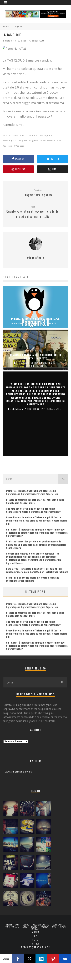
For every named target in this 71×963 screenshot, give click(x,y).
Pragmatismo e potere (38, 193)
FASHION (44, 927)
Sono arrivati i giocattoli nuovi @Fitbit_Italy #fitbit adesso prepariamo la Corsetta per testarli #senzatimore (37, 570)
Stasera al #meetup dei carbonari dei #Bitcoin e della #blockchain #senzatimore (35, 501)
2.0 (5, 135)
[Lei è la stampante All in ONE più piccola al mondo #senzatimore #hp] (27, 881)
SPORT (63, 927)
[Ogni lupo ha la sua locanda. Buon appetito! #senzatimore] (10, 899)
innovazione (48, 140)
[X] (30, 958)
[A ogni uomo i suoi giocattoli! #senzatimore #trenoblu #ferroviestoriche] (27, 809)
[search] (63, 479)
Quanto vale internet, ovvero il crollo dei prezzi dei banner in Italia (32, 212)
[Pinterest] (53, 958)
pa (60, 140)
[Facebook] (18, 958)
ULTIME (26, 925)
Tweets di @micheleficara (17, 771)
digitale (24, 40)
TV (35, 935)
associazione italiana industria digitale (31, 135)
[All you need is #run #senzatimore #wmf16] (43, 863)
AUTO (25, 927)
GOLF (54, 927)
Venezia (20, 146)
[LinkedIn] (41, 958)
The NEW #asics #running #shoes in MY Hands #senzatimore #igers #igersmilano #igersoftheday (33, 510)
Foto (35, 939)
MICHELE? (35, 929)
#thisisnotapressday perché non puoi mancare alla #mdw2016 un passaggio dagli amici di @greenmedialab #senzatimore (36, 544)
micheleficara (10, 40)
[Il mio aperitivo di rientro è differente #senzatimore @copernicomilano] (10, 827)
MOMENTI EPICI (12, 925)
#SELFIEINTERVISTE (41, 925)
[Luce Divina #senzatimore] (43, 827)
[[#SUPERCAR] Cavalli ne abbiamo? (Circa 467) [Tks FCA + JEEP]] (27, 863)
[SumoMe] (65, 958)
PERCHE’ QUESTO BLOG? (35, 947)
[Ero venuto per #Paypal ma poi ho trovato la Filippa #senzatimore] (10, 809)
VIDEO (35, 931)
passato (8, 146)
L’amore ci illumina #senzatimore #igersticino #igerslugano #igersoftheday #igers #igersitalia (32, 492)
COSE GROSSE (59, 925)
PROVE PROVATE (12, 927)
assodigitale (10, 140)
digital (23, 140)
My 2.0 (36, 943)
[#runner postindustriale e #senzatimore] (43, 809)
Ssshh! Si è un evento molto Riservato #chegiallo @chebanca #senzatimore (32, 579)
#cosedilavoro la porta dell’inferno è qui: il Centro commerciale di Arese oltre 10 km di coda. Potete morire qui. (36, 520)
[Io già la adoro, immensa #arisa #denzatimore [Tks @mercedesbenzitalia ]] (10, 863)
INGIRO (34, 927)
